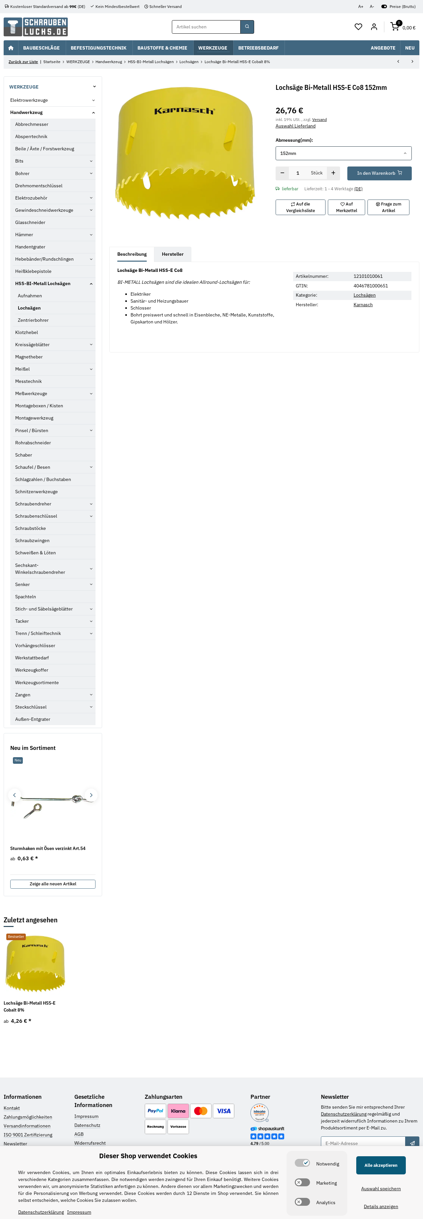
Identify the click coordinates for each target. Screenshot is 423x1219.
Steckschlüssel (31, 707)
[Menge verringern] (282, 173)
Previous (14, 795)
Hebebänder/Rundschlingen (44, 259)
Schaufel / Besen (32, 467)
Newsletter (15, 1144)
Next (91, 795)
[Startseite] (11, 47)
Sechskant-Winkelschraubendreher (40, 568)
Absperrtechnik (31, 136)
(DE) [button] (358, 189)
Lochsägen (365, 295)
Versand (319, 119)
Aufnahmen (30, 296)
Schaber (23, 455)
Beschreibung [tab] (132, 254)
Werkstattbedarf (32, 658)
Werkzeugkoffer (31, 670)
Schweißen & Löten (35, 553)
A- (372, 6)
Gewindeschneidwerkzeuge (44, 210)
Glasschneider (30, 222)
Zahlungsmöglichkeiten (28, 1117)
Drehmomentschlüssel (38, 186)
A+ (361, 6)
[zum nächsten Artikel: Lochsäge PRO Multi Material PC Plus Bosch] (412, 62)
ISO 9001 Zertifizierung (28, 1135)
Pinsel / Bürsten (31, 430)
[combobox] (344, 153)
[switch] (302, 1163)
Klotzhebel (26, 332)
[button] (358, 27)
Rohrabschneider (33, 443)
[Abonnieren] (412, 1143)
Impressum (86, 1116)
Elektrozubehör (31, 198)
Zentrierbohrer (33, 320)
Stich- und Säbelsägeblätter (44, 609)
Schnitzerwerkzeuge (36, 492)
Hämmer (24, 235)
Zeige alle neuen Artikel (53, 884)
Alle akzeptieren (381, 1165)
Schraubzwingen (32, 540)
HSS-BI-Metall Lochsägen (42, 283)
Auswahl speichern (381, 1189)
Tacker (22, 621)
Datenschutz (87, 1125)
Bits (19, 161)
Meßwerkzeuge (31, 393)
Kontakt (12, 1108)
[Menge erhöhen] (333, 173)
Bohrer (22, 173)
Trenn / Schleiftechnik (38, 633)
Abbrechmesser (31, 124)
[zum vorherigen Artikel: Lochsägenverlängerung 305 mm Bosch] (398, 62)
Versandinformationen (27, 1126)
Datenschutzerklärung (343, 1114)
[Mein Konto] (374, 27)
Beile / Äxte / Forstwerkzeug (44, 149)
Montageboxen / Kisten (39, 406)
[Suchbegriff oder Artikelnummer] (247, 27)
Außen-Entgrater (32, 719)
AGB (79, 1134)
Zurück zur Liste (23, 61)
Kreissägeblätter (32, 345)
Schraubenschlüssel (36, 516)
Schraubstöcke (30, 528)
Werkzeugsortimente (37, 682)
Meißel (22, 369)
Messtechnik (28, 381)
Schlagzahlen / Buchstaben (43, 479)
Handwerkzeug (26, 112)
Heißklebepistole (33, 271)
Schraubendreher (33, 504)
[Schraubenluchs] (36, 27)
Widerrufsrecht (90, 1143)
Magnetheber (29, 357)
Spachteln (25, 597)
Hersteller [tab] (173, 254)
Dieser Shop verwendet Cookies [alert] (148, 1155)
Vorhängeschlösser (35, 645)
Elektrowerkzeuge (29, 100)
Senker (22, 584)
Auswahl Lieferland (296, 126)
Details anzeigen (381, 1206)
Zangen (22, 695)
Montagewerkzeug (34, 418)
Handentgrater (30, 247)
